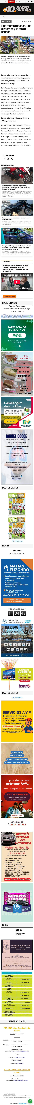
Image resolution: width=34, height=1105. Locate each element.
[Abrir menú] (3, 16)
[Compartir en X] (8, 158)
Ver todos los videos (9, 296)
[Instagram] (25, 1)
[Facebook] (22, 1)
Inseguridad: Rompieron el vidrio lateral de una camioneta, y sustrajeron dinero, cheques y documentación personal (16, 247)
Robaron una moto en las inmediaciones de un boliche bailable (16, 218)
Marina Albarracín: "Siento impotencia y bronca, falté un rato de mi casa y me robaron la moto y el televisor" (16, 187)
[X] (19, 1)
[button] (6, 1)
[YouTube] (31, 1)
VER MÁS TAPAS (17, 541)
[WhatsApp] (16, 1)
